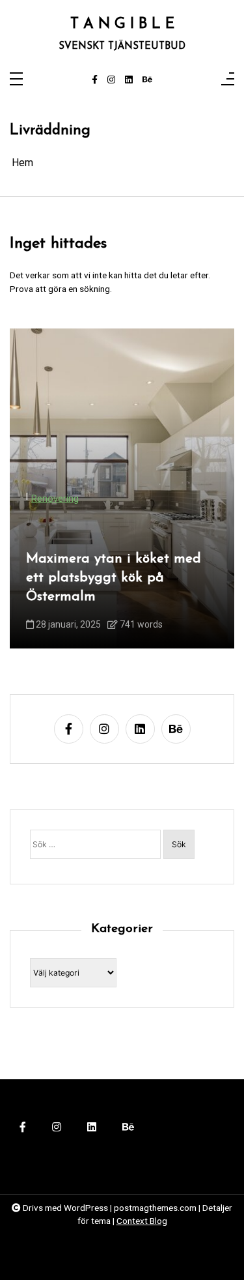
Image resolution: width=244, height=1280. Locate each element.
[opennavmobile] (227, 80)
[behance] (147, 80)
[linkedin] (129, 80)
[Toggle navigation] (16, 80)
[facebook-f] (95, 80)
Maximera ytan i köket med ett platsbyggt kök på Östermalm (113, 578)
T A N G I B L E (122, 25)
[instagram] (111, 80)
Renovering (55, 498)
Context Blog (141, 1220)
